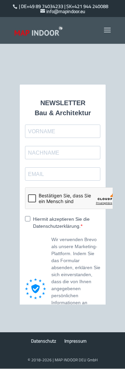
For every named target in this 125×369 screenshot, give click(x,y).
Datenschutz (43, 340)
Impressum (75, 340)
